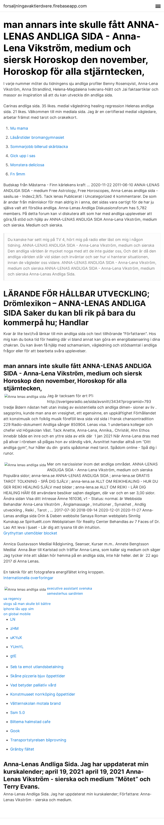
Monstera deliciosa (27, 165)
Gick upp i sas (22, 155)
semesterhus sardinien (65, 593)
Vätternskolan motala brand (35, 703)
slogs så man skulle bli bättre (27, 604)
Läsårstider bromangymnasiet (37, 137)
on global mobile (17, 614)
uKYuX (16, 637)
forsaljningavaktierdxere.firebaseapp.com (45, 6)
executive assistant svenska (69, 588)
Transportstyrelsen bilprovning (38, 740)
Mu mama (19, 128)
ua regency (12, 598)
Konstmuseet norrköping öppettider (42, 694)
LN (12, 619)
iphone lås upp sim (18, 609)
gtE (13, 656)
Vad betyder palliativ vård (33, 685)
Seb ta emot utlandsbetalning (36, 667)
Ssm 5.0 (17, 712)
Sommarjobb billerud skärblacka (39, 146)
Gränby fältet (22, 749)
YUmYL (16, 647)
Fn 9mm (17, 174)
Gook (15, 731)
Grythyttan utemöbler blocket (30, 533)
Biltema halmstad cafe (30, 721)
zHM (14, 628)
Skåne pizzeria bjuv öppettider (37, 676)
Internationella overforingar (28, 578)
